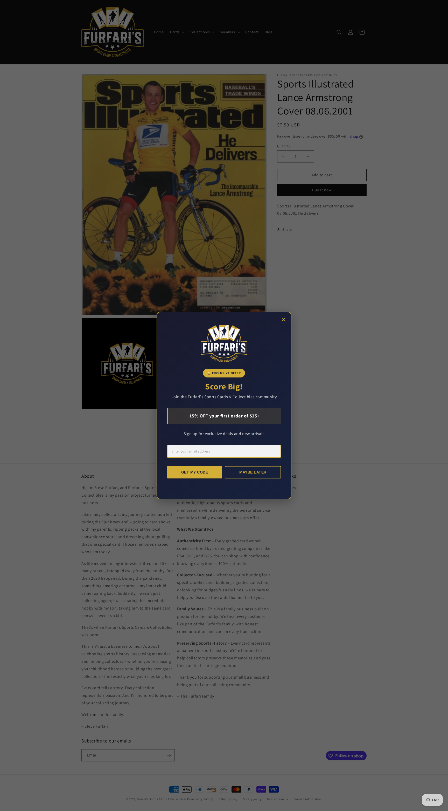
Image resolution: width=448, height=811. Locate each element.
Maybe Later (253, 472)
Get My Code (194, 472)
